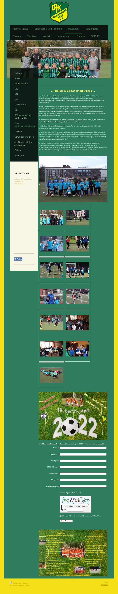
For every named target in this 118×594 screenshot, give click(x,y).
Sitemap (25, 583)
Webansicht (104, 585)
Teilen (19, 259)
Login (106, 582)
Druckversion (17, 583)
